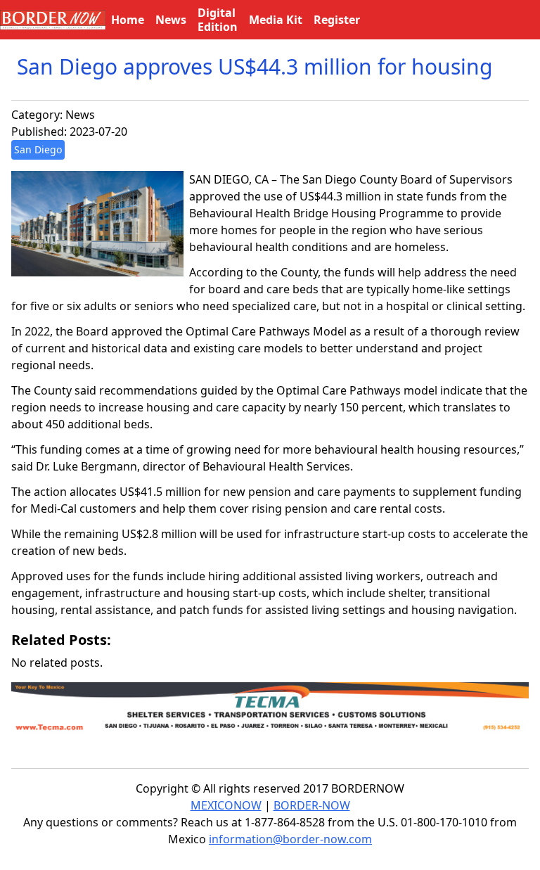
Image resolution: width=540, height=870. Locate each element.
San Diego (38, 149)
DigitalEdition (218, 19)
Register (337, 19)
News (80, 114)
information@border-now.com (290, 839)
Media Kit (275, 19)
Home (127, 19)
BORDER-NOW (312, 805)
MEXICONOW (226, 805)
